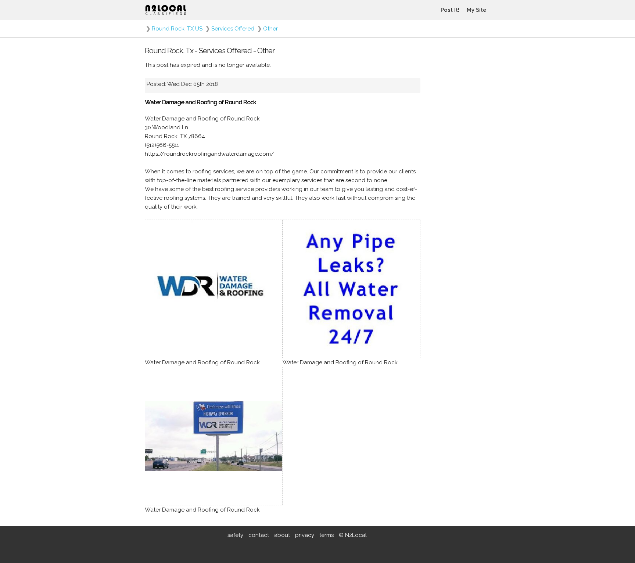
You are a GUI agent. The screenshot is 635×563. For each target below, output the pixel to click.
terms (326, 535)
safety (235, 535)
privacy (304, 535)
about (282, 535)
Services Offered (232, 28)
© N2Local (353, 535)
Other (270, 28)
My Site (477, 10)
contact (258, 535)
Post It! (450, 10)
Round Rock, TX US (177, 28)
